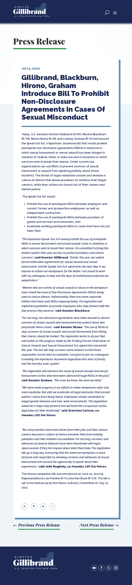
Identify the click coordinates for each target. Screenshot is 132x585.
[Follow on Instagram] (116, 568)
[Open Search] (107, 12)
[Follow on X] (109, 568)
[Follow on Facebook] (101, 568)
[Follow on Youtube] (94, 568)
